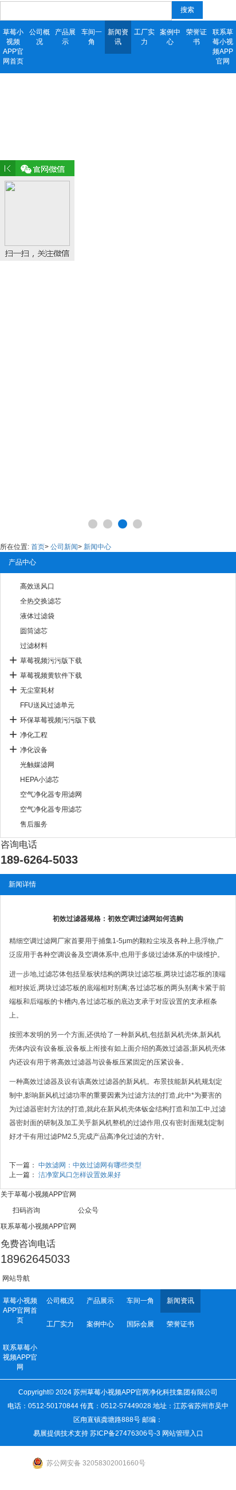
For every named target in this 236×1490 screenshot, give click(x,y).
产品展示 (65, 37)
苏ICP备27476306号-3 (125, 1433)
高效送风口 (37, 586)
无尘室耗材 (37, 690)
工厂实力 (144, 37)
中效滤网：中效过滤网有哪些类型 (89, 1165)
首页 (38, 547)
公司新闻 (64, 547)
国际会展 (140, 1324)
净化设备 (34, 750)
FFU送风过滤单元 (47, 705)
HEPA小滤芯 (39, 780)
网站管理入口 (182, 1433)
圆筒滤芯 (34, 631)
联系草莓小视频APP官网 (223, 46)
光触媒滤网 (37, 765)
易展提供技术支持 (60, 1433)
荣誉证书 (196, 37)
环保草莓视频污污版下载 (58, 720)
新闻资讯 (118, 37)
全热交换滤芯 (40, 601)
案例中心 (170, 37)
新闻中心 (97, 547)
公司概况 (39, 37)
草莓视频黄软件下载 (51, 676)
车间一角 (91, 37)
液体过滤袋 (37, 616)
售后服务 (34, 824)
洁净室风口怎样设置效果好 (79, 1175)
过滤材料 (34, 646)
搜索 (187, 10)
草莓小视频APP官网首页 (13, 46)
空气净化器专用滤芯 (51, 809)
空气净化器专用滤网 (51, 794)
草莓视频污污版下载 (51, 661)
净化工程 (34, 735)
